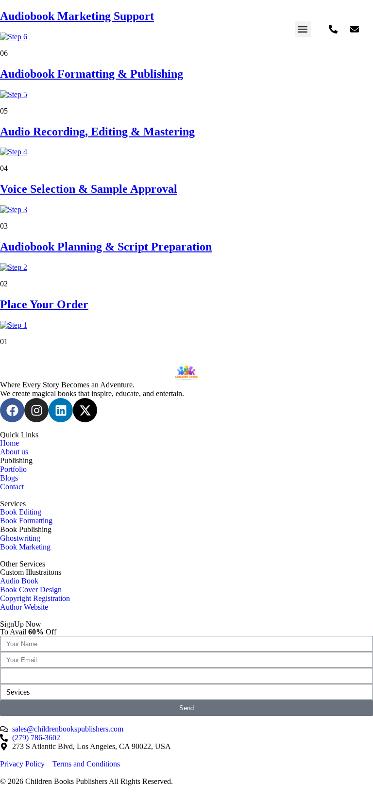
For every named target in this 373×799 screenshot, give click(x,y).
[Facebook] (12, 410)
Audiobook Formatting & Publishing (91, 73)
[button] (303, 29)
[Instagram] (36, 410)
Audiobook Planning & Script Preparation (106, 246)
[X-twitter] (85, 410)
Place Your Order (44, 304)
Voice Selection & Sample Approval (88, 189)
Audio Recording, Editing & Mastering (97, 131)
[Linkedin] (61, 410)
